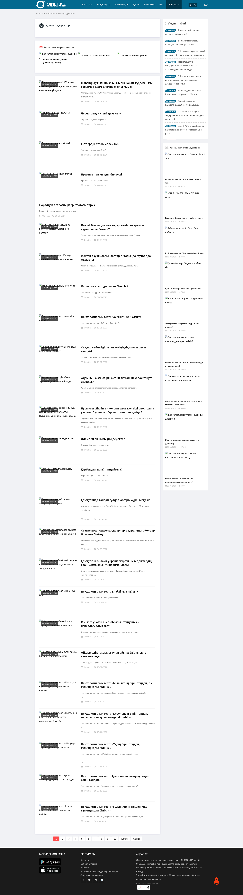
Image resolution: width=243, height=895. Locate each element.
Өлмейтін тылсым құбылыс (96, 55)
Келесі (124, 839)
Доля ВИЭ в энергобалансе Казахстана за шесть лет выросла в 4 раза (184, 130)
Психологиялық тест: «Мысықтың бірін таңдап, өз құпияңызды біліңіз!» (116, 685)
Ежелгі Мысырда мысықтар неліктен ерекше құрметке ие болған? (112, 227)
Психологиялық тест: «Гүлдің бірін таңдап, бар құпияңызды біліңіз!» (114, 808)
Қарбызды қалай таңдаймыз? (102, 469)
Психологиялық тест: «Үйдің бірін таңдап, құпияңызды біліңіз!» (110, 746)
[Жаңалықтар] (52, 4)
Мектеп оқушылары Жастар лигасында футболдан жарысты (116, 257)
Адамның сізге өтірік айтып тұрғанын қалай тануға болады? (116, 379)
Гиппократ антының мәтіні (134, 55)
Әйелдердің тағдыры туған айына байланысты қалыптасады (114, 654)
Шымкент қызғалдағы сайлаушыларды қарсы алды (182, 43)
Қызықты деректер (66, 13)
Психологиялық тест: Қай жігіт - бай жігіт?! (111, 316)
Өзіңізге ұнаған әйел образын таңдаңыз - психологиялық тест (110, 624)
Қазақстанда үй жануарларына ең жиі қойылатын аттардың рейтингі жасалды (181, 66)
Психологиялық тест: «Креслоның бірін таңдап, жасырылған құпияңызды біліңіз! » (114, 715)
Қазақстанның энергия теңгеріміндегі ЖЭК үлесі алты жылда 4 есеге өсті (184, 115)
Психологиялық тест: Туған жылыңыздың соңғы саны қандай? (115, 778)
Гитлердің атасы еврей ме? (100, 144)
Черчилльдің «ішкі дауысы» (101, 113)
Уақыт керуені (121, 4)
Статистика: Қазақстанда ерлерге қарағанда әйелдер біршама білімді (118, 532)
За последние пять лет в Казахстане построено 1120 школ (183, 92)
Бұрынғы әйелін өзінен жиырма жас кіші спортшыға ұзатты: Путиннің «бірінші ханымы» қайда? (117, 410)
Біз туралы (85, 860)
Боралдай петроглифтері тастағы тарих (67, 205)
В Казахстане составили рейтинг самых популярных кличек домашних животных (183, 80)
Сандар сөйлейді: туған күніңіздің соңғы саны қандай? (113, 349)
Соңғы (136, 839)
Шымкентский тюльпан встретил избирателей (182, 32)
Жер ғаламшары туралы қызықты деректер (55, 61)
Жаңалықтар (103, 4)
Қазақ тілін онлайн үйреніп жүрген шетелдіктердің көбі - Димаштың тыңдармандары (116, 562)
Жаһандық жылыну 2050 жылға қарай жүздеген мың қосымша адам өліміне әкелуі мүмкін (117, 84)
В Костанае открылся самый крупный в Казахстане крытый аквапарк (185, 53)
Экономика (149, 4)
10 (115, 839)
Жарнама (84, 867)
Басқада (172, 4)
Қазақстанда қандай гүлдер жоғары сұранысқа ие (115, 500)
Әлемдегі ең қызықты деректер (103, 439)
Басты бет (87, 4)
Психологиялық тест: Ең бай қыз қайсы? (109, 591)
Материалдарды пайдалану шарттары (99, 871)
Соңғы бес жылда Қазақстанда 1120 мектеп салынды (182, 103)
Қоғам (136, 4)
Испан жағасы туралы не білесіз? (104, 286)
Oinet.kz (154, 884)
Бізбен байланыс (88, 864)
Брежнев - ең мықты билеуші (101, 174)
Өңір (161, 4)
